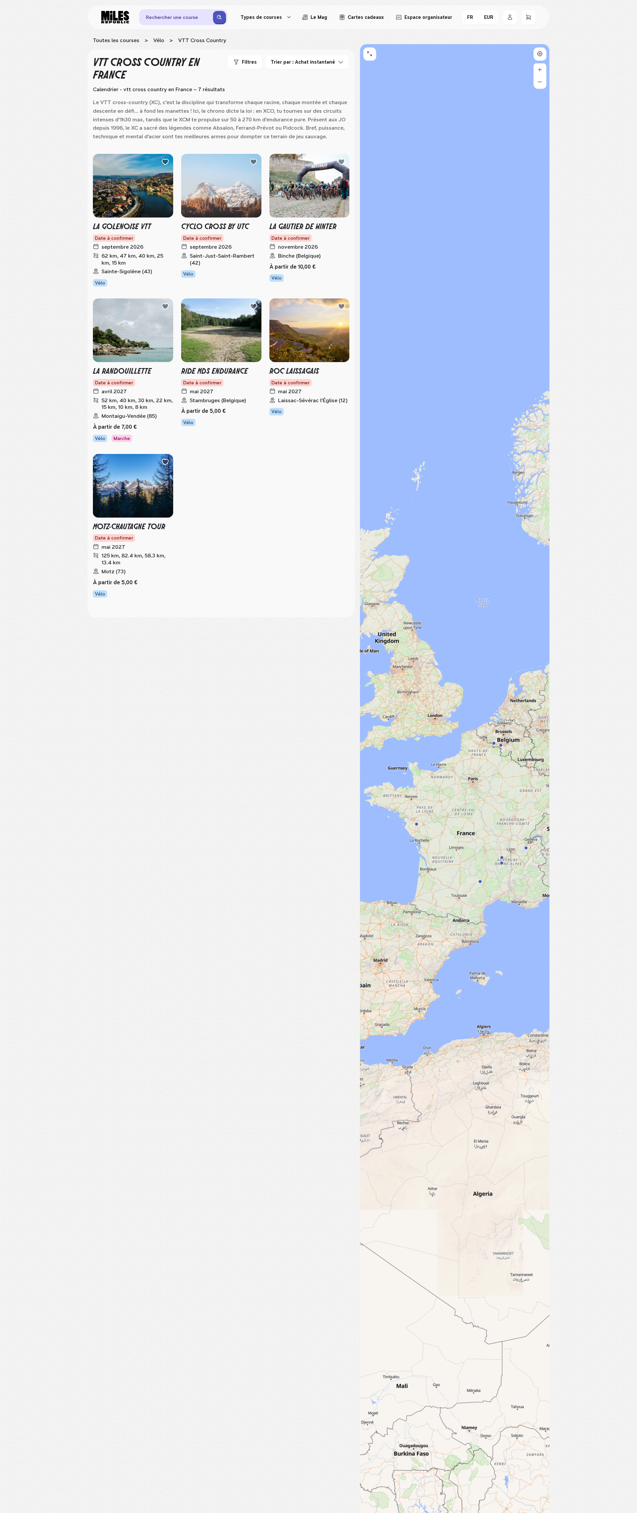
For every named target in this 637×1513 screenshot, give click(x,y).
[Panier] (528, 17)
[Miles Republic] (115, 17)
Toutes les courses (116, 40)
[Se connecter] (510, 17)
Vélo (158, 40)
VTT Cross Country (202, 40)
